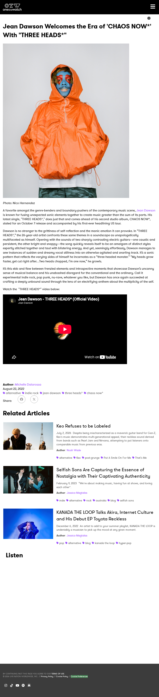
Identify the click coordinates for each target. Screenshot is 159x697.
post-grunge (92, 458)
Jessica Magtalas (77, 493)
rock (89, 500)
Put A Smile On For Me (117, 458)
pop (61, 543)
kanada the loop (105, 543)
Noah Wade (74, 450)
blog (113, 500)
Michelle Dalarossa (28, 384)
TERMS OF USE (57, 673)
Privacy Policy (47, 676)
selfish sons (127, 500)
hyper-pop (125, 543)
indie (62, 500)
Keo (78, 458)
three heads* (74, 393)
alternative (13, 393)
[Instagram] (6, 685)
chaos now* (95, 393)
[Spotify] (23, 685)
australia (101, 500)
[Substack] (29, 685)
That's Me (141, 458)
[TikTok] (12, 685)
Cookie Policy (62, 676)
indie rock (32, 393)
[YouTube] (17, 685)
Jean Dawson (145, 210)
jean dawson (52, 393)
